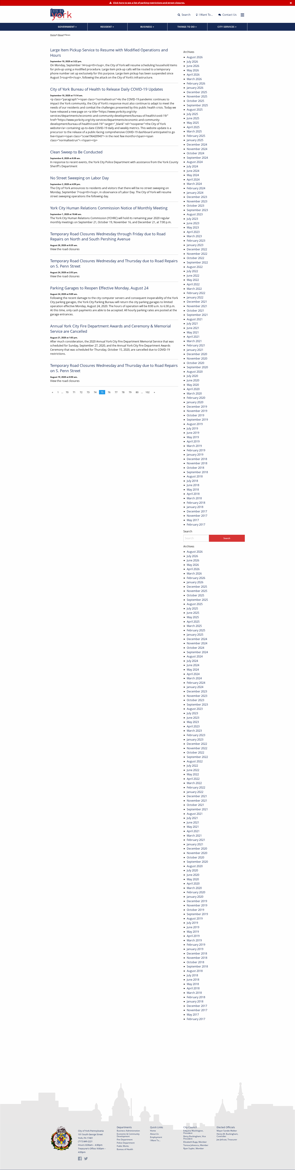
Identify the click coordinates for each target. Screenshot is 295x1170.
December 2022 (197, 249)
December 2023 (197, 197)
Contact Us (229, 15)
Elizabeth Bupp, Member (195, 1141)
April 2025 (193, 127)
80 (137, 392)
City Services (226, 26)
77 (116, 392)
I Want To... (155, 1140)
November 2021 (197, 306)
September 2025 (197, 105)
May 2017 (193, 520)
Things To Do (186, 26)
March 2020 (194, 393)
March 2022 (194, 289)
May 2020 (193, 385)
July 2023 (192, 219)
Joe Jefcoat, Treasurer (227, 1139)
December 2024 (197, 144)
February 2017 (196, 524)
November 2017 (197, 516)
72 (81, 392)
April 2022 (193, 284)
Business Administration (128, 1130)
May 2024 (193, 175)
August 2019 (195, 424)
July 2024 (192, 166)
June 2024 (193, 171)
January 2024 (195, 193)
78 (123, 392)
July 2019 (192, 428)
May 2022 (193, 280)
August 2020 (195, 372)
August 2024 (195, 162)
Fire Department (124, 1139)
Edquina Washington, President (193, 1132)
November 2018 (197, 463)
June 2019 (193, 433)
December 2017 (197, 511)
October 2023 (195, 205)
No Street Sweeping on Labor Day (79, 177)
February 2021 (196, 345)
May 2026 (193, 70)
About (60, 34)
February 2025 (196, 136)
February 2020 (196, 398)
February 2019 (196, 450)
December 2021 (197, 302)
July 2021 (192, 323)
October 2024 (195, 153)
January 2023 (195, 245)
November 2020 (197, 358)
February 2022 (196, 293)
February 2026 (196, 83)
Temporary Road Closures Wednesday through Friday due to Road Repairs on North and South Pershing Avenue (107, 236)
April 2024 (193, 179)
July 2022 (192, 271)
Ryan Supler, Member (193, 1148)
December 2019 (197, 406)
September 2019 (197, 419)
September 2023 (197, 210)
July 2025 (192, 114)
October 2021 (195, 310)
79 (130, 392)
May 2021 (193, 332)
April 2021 (193, 337)
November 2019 (197, 411)
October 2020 (195, 363)
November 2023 (197, 201)
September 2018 (197, 472)
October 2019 (195, 415)
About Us (154, 1133)
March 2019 (194, 446)
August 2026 (195, 57)
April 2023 (193, 232)
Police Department (126, 1142)
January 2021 (195, 350)
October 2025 (195, 101)
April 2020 (193, 389)
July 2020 (192, 376)
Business (146, 26)
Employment (156, 1137)
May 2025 (193, 123)
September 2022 (197, 262)
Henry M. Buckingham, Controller (227, 1135)
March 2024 (194, 184)
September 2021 (197, 315)
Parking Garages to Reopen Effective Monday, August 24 (99, 287)
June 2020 (193, 380)
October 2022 (195, 258)
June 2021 (193, 328)
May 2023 (193, 227)
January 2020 (195, 402)
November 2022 (197, 254)
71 (74, 392)
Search (186, 15)
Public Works (123, 1146)
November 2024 (197, 149)
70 (67, 392)
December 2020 (197, 354)
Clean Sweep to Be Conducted (76, 151)
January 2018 (195, 507)
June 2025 (193, 118)
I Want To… (205, 15)
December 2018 (197, 459)
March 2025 (194, 131)
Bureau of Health (125, 1149)
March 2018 (194, 498)
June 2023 (193, 223)
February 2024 (196, 188)
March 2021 (194, 341)
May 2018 (193, 489)
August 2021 (195, 319)
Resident (106, 26)
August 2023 (195, 214)
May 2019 (193, 437)
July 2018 (192, 481)
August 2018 (195, 476)
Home (53, 34)
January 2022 (195, 297)
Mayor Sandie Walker (227, 1130)
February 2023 (196, 240)
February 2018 (196, 503)
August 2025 (195, 109)
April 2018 (193, 494)
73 (88, 392)
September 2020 (197, 367)
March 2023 (194, 236)
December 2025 (197, 92)
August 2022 (195, 267)
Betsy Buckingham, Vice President (194, 1137)
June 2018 (193, 485)
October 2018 (195, 468)
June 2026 (193, 66)
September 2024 (197, 158)
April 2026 (193, 74)
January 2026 (195, 88)
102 (147, 392)
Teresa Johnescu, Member (195, 1145)
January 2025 (195, 140)
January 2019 (195, 454)
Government (66, 26)
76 (109, 392)
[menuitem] (68, 27)
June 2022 (193, 275)
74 (95, 392)
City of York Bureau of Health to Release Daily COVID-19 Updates (106, 89)
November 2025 (197, 96)
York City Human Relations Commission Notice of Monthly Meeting (108, 207)
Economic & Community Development (128, 1135)
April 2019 (193, 441)
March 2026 (194, 79)
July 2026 (192, 61)
